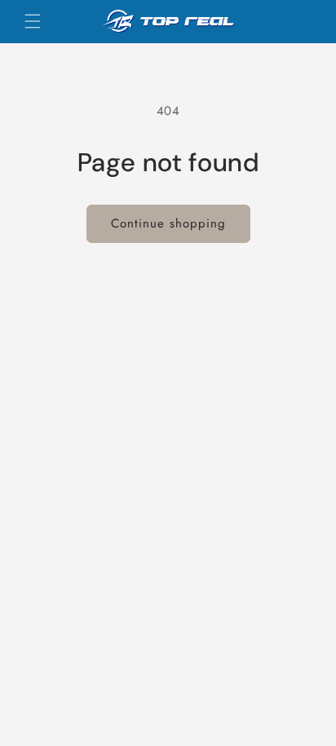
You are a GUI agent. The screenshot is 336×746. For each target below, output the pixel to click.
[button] (33, 21)
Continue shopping (168, 223)
